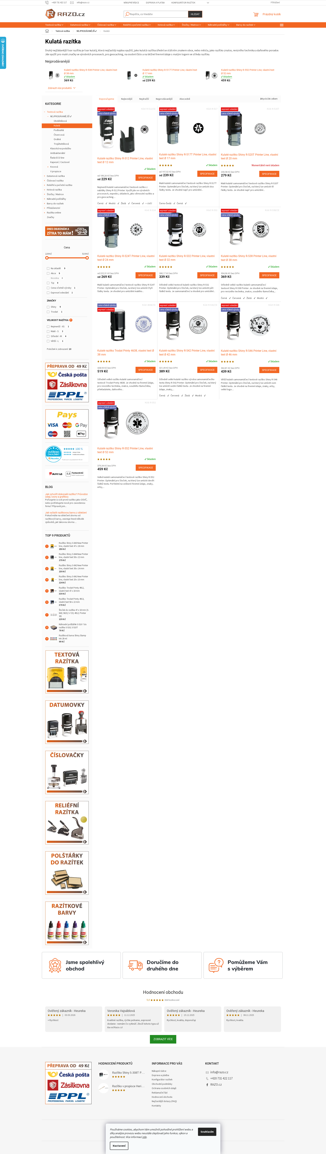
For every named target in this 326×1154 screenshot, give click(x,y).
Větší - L (57, 341)
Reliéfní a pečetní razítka (59, 185)
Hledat (195, 14)
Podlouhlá (59, 130)
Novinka (57, 278)
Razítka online (54, 212)
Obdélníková (60, 121)
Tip (54, 283)
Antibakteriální (57, 153)
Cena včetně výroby (63, 288)
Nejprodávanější (164, 99)
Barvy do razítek (55, 203)
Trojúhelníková (61, 144)
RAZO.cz (216, 1084)
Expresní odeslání (62, 292)
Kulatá (57, 125)
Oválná (57, 139)
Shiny (56, 307)
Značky (50, 217)
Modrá (112, 203)
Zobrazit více (163, 1039)
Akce (55, 273)
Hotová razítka (54, 190)
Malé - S (57, 331)
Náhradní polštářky (56, 199)
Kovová (54, 167)
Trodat (56, 312)
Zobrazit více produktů (60, 88)
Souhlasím (207, 1132)
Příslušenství (53, 208)
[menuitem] (54, 25)
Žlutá (123, 203)
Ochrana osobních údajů (164, 1088)
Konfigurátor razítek (183, 2)
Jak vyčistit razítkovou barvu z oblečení (66, 512)
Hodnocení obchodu (163, 992)
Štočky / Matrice (55, 194)
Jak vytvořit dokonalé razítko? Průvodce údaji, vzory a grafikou (66, 495)
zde (144, 1137)
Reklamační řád (159, 1092)
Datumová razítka (56, 176)
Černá (100, 203)
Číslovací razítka (55, 180)
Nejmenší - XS (60, 326)
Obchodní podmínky (162, 1084)
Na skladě (58, 268)
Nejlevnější (126, 99)
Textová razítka (55, 112)
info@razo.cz (219, 1072)
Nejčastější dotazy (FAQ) (164, 1101)
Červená (135, 203)
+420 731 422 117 (221, 1078)
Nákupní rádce (131, 2)
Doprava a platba (155, 2)
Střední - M (58, 336)
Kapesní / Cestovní (59, 162)
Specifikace (145, 177)
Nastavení (119, 1146)
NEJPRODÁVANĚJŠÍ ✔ (61, 116)
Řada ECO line (57, 158)
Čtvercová (59, 135)
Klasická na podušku (60, 148)
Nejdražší (144, 99)
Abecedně (185, 99)
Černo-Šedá (165, 203)
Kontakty (156, 1105)
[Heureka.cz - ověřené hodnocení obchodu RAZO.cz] (67, 454)
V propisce (55, 171)
